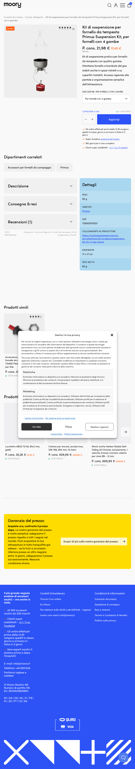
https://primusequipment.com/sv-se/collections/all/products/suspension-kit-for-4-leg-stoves (103, 238)
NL (21, 698)
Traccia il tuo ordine (50, 599)
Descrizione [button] (18, 185)
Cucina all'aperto (34, 17)
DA (11, 698)
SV (5, 698)
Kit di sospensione (67, 233)
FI (26, 698)
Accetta (36, 426)
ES (10, 701)
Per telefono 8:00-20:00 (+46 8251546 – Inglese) (65, 609)
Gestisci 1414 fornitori (34, 418)
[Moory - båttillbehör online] (12, 5)
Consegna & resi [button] (22, 203)
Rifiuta (68, 426)
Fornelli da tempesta (61, 232)
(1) (73, 29)
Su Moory (45, 604)
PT (15, 701)
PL (5, 701)
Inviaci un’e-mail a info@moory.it (57, 615)
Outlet (73, 235)
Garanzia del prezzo (106, 599)
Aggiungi (114, 119)
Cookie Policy (57, 434)
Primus (64, 167)
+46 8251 (20, 668)
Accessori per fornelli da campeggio (29, 167)
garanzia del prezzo (110, 139)
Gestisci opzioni (100, 427)
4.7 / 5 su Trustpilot (119, 147)
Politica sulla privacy (73, 434)
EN (25, 701)
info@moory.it (21, 663)
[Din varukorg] (129, 5)
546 (28, 668)
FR (30, 698)
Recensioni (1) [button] (20, 221)
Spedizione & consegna (107, 604)
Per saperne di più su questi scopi (60, 418)
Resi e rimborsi (102, 609)
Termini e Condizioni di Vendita (111, 615)
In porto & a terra (13, 17)
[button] (112, 335)
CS (20, 701)
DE (16, 698)
